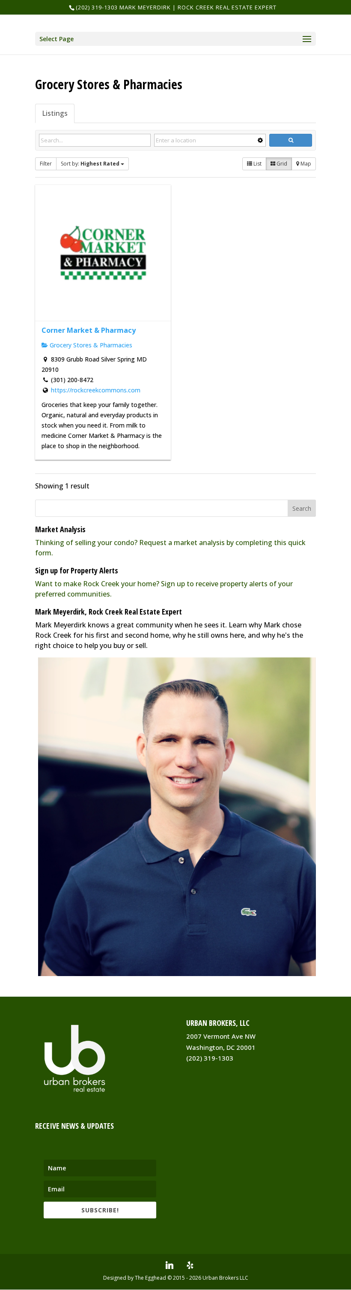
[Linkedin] (169, 1265)
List (257, 163)
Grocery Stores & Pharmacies (90, 345)
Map (305, 163)
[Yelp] (190, 1265)
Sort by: (90, 163)
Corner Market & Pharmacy (89, 330)
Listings (55, 113)
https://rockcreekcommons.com (95, 390)
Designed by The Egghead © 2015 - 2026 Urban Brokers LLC (175, 1277)
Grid (281, 163)
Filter (46, 163)
